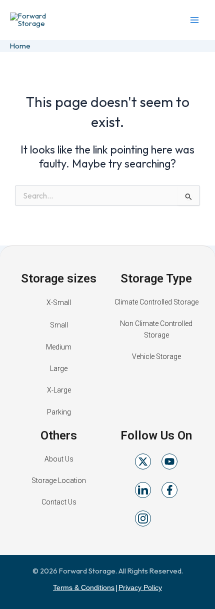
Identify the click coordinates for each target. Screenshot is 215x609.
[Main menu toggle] (194, 20)
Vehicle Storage (156, 356)
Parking (59, 412)
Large (59, 368)
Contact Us (59, 502)
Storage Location (59, 480)
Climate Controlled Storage (156, 302)
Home (20, 45)
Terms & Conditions (83, 588)
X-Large (59, 390)
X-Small (58, 302)
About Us (59, 459)
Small (59, 325)
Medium (59, 347)
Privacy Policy (140, 588)
